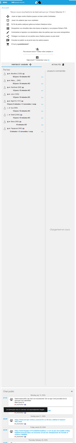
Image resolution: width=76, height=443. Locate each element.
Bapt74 (13, 101)
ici (52, 52)
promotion (20, 404)
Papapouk (14, 128)
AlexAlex (14, 74)
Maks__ (14, 80)
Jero (12, 94)
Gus (12, 108)
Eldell (13, 115)
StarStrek (14, 87)
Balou (13, 122)
